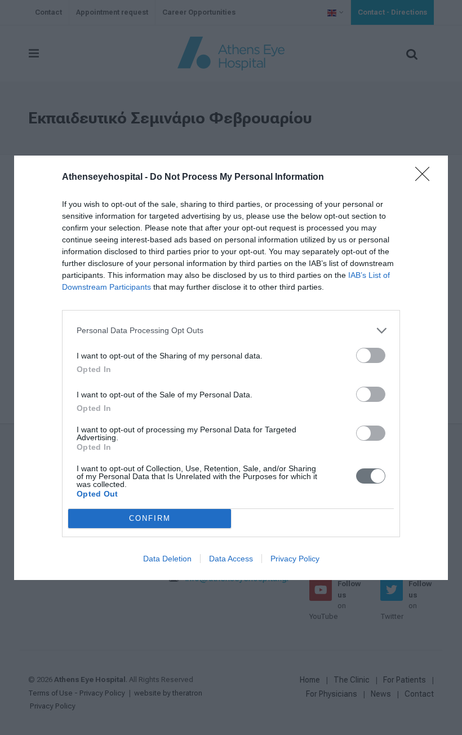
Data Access (231, 558)
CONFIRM (150, 518)
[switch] (370, 355)
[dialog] (231, 368)
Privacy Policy (294, 558)
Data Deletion (167, 558)
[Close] (426, 177)
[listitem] (231, 330)
